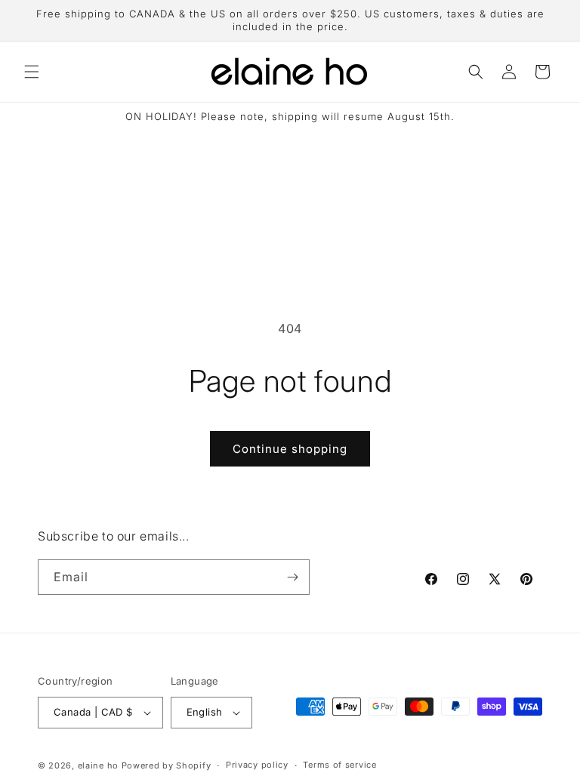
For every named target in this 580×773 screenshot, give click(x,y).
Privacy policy (257, 764)
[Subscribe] (292, 577)
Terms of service (339, 764)
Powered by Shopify (166, 765)
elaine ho (98, 765)
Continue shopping (290, 449)
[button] (31, 71)
